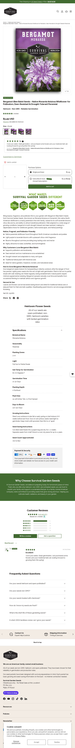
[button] (66, 11)
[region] (37, 634)
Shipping (6, 122)
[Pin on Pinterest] (18, 298)
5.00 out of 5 (42, 514)
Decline (57, 742)
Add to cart (50, 186)
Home (4, 22)
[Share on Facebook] (14, 298)
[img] (30, 550)
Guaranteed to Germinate (12, 157)
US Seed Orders (36, 1)
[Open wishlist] (72, 374)
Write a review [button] (25, 536)
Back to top (38, 642)
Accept (36, 742)
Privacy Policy (20, 736)
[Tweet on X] (10, 298)
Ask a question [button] (50, 536)
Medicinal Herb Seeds (14, 22)
